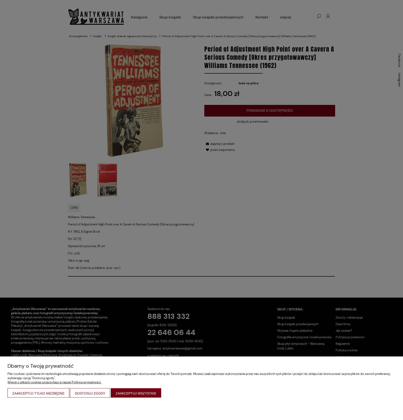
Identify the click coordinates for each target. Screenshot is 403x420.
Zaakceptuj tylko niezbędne (38, 393)
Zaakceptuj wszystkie (136, 393)
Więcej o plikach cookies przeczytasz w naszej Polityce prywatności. (54, 382)
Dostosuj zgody (90, 393)
